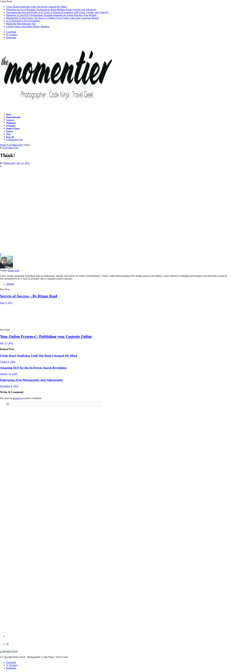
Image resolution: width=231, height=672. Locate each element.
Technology (10, 126)
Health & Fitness (13, 128)
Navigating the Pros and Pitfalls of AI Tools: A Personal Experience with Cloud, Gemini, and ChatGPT (57, 12)
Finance (9, 131)
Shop (8, 134)
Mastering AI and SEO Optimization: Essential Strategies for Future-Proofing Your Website (51, 15)
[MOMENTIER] (56, 107)
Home (8, 114)
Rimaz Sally (10, 163)
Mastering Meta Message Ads (21, 23)
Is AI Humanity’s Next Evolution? (23, 20)
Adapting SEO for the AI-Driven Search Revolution (33, 367)
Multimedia (11, 123)
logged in (17, 398)
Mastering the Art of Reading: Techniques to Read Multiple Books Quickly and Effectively (51, 9)
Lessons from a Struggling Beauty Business (28, 26)
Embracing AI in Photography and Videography (31, 380)
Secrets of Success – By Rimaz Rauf (28, 296)
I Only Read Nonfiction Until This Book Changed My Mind (36, 6)
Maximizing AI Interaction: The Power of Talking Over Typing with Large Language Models (52, 18)
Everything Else (11, 147)
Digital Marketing (13, 117)
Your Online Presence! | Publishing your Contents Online (46, 336)
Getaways (10, 120)
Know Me (10, 137)
